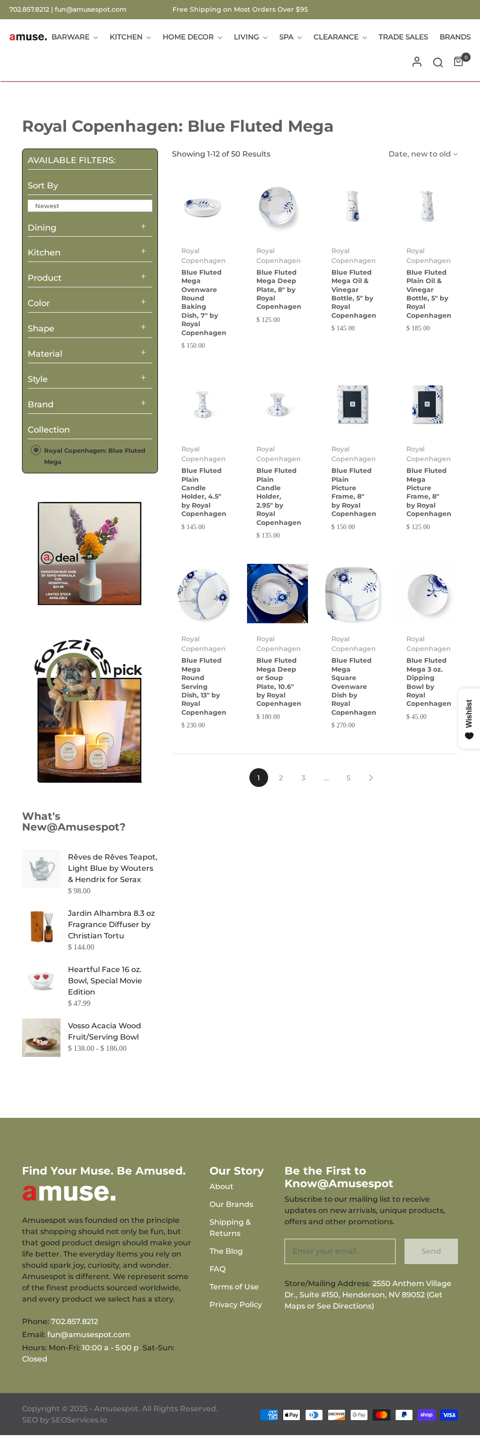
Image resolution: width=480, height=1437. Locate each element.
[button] (438, 61)
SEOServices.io (79, 1419)
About (221, 1186)
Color (39, 303)
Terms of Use (234, 1286)
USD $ (444, 9)
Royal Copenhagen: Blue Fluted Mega (93, 456)
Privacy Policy (236, 1304)
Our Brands (231, 1204)
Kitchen (44, 252)
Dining (42, 228)
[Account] (417, 61)
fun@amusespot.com (91, 9)
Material (45, 354)
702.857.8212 (74, 1321)
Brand (40, 404)
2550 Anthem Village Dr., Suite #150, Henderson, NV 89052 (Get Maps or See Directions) (368, 1294)
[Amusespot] (90, 553)
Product (44, 278)
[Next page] (371, 777)
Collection (49, 430)
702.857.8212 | (32, 9)
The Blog (226, 1251)
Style (38, 379)
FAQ (217, 1269)
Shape (41, 328)
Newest (47, 206)
